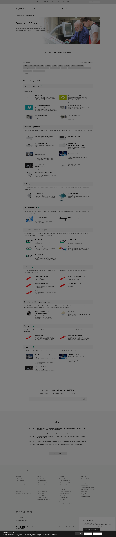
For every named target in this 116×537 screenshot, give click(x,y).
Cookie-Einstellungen (79, 533)
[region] (58, 534)
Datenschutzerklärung (38, 535)
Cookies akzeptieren (97, 533)
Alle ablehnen (88, 533)
